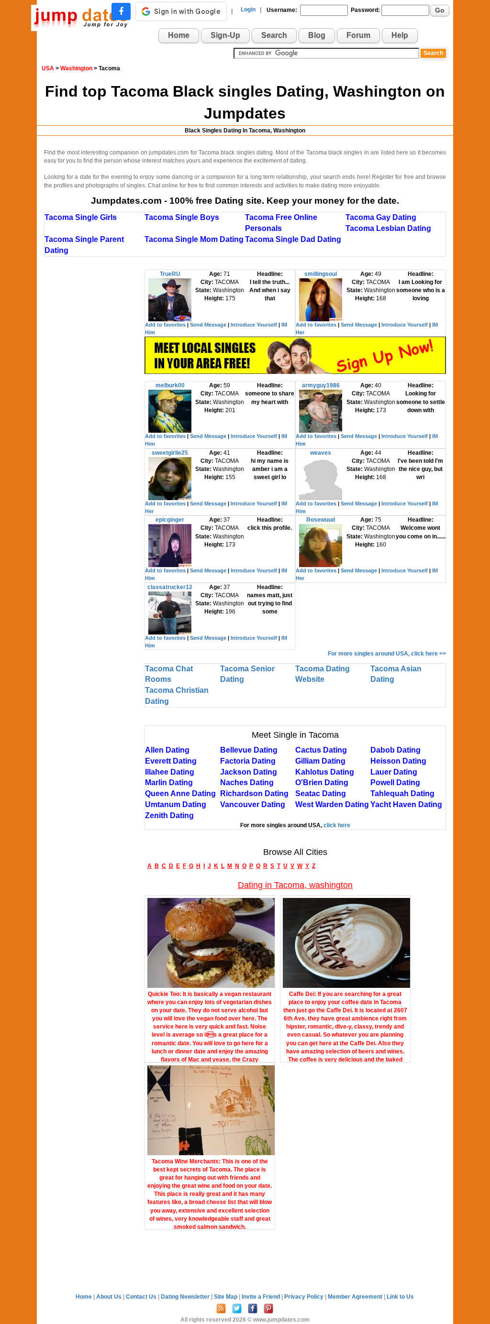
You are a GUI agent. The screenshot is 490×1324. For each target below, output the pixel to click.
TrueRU (170, 274)
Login (248, 9)
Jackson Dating (248, 772)
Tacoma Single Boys (182, 217)
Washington (76, 68)
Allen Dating (167, 750)
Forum (358, 35)
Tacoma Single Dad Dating (293, 239)
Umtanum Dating (175, 804)
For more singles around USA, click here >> (387, 653)
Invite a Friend (261, 1296)
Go (440, 10)
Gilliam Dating (320, 761)
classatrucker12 (169, 587)
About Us (109, 1296)
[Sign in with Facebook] (121, 11)
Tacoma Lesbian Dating (388, 228)
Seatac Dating (320, 793)
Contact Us (142, 1296)
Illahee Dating (169, 772)
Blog (316, 35)
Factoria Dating (248, 761)
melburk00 (170, 385)
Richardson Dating (254, 793)
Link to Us (400, 1296)
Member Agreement (356, 1296)
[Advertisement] (94, 413)
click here (336, 825)
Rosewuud (320, 519)
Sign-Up (225, 35)
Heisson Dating (398, 761)
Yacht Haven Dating (406, 804)
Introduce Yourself (254, 325)
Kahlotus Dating (324, 772)
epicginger (170, 519)
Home (178, 35)
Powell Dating (395, 782)
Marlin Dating (169, 782)
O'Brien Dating (321, 782)
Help (399, 35)
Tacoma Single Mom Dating (194, 239)
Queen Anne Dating (180, 793)
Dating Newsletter (186, 1296)
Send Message (208, 325)
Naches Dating (247, 782)
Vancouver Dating (252, 804)
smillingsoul (320, 274)
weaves (320, 452)
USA (48, 68)
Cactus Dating (321, 750)
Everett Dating (171, 761)
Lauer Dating (393, 772)
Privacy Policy (304, 1296)
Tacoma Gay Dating (380, 217)
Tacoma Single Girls (81, 217)
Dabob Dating (395, 750)
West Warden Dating (332, 804)
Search (274, 35)
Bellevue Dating (249, 750)
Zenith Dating (169, 815)
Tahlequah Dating (402, 793)
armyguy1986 (321, 385)
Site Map (226, 1296)
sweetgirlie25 (170, 452)
